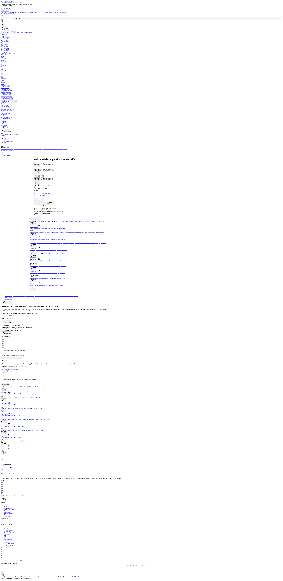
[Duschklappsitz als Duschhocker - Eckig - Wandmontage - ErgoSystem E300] (67, 232)
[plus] (42, 199)
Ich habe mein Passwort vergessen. (10, 369)
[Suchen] (15, 18)
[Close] (2, 572)
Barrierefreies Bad (8, 510)
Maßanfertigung (7, 516)
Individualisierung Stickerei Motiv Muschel (11, 437)
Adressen (16, 32)
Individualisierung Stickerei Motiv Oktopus (11, 448)
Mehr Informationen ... (77, 576)
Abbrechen (4, 372)
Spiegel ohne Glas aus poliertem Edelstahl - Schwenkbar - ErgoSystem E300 (48, 228)
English (2, 13)
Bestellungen (29, 32)
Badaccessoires (7, 512)
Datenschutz (34, 12)
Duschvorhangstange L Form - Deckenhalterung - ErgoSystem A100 (46, 260)
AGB (38, 12)
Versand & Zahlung (9, 12)
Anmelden (3, 29)
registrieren (13, 31)
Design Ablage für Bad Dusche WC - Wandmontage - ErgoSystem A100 (47, 285)
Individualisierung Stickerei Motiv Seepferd (11, 404)
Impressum (64, 12)
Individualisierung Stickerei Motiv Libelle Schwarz (12, 426)
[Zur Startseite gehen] (6, 8)
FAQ (41, 12)
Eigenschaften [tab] (8, 297)
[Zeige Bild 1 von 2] (34, 168)
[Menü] (2, 15)
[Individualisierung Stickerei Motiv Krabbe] (21, 408)
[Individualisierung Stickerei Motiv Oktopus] (22, 441)
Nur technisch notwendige (6, 578)
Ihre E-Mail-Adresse (7, 366)
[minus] (35, 199)
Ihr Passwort (5, 368)
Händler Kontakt (58, 12)
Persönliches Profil (9, 32)
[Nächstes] (38, 166)
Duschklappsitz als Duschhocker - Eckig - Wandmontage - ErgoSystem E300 (48, 239)
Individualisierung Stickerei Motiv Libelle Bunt (12, 394)
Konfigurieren (16, 578)
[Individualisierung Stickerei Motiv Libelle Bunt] (24, 387)
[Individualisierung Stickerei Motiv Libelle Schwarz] (25, 419)
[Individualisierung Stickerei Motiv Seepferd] (22, 397)
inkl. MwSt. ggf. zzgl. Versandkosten (42, 193)
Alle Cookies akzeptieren (26, 578)
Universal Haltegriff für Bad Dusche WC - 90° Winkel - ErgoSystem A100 (47, 273)
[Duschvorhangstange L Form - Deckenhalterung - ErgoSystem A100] (46, 253)
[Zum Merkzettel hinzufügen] (33, 223)
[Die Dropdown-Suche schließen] (19, 18)
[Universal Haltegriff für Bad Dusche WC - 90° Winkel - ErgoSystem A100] (48, 266)
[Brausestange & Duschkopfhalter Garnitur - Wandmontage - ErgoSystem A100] (68, 243)
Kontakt (3, 12)
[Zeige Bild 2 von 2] (36, 168)
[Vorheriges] (35, 166)
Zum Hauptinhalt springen (7, 1)
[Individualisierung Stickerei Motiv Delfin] (44, 163)
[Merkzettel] (2, 22)
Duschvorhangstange (9, 509)
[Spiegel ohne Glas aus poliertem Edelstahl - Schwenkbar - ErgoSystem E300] (67, 221)
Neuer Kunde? (71, 364)
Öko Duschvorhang (8, 508)
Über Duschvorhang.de (48, 12)
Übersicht (3, 32)
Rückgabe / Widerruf (26, 12)
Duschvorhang (7, 506)
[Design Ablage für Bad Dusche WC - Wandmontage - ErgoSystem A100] (47, 278)
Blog (5, 514)
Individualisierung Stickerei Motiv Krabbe (10, 415)
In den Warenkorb (38, 201)
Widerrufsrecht (17, 12)
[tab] (41, 296)
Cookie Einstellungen (9, 13)
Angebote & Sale (8, 513)
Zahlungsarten (22, 32)
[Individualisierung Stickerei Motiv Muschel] (22, 430)
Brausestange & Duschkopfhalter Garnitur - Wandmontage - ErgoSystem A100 (48, 250)
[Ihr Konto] (2, 24)
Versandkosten (153, 565)
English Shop (7, 542)
